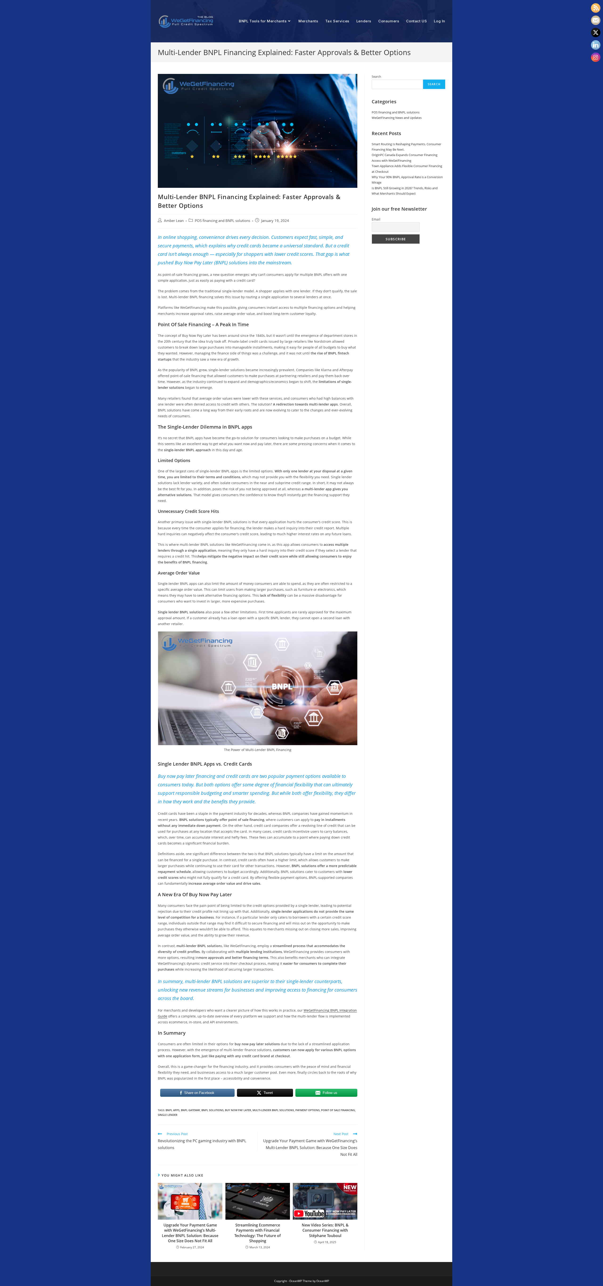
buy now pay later (238, 1110)
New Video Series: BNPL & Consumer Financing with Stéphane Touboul (325, 1230)
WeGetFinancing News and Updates (397, 118)
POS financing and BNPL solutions (222, 220)
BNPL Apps (172, 1110)
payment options (307, 1110)
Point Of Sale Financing (338, 1110)
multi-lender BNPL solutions (273, 1110)
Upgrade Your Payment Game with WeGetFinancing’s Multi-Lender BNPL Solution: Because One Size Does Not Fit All (190, 1232)
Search (376, 76)
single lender (167, 1115)
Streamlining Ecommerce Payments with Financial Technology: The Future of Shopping (257, 1232)
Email (376, 219)
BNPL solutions (212, 1110)
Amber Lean (174, 220)
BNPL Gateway (190, 1110)
